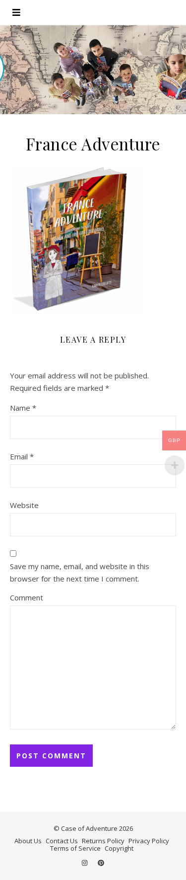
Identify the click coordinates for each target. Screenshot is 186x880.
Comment (26, 597)
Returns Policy (103, 840)
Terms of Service (75, 848)
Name (23, 408)
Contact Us (62, 840)
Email (22, 456)
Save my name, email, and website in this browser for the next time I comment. (79, 572)
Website (24, 505)
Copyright (119, 848)
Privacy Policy (148, 840)
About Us (28, 840)
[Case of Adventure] (93, 69)
